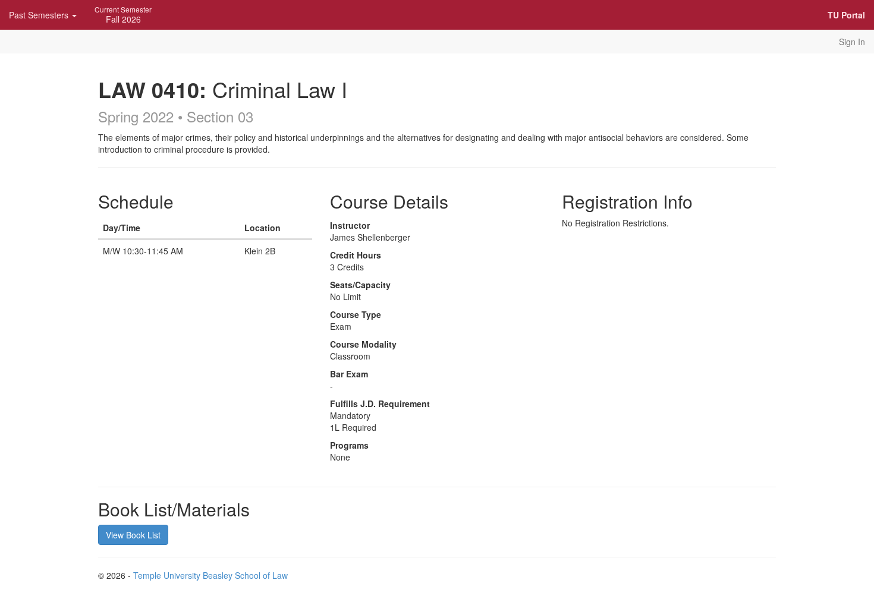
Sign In (852, 42)
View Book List (133, 535)
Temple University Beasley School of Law (210, 575)
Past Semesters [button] (40, 15)
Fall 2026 (123, 14)
